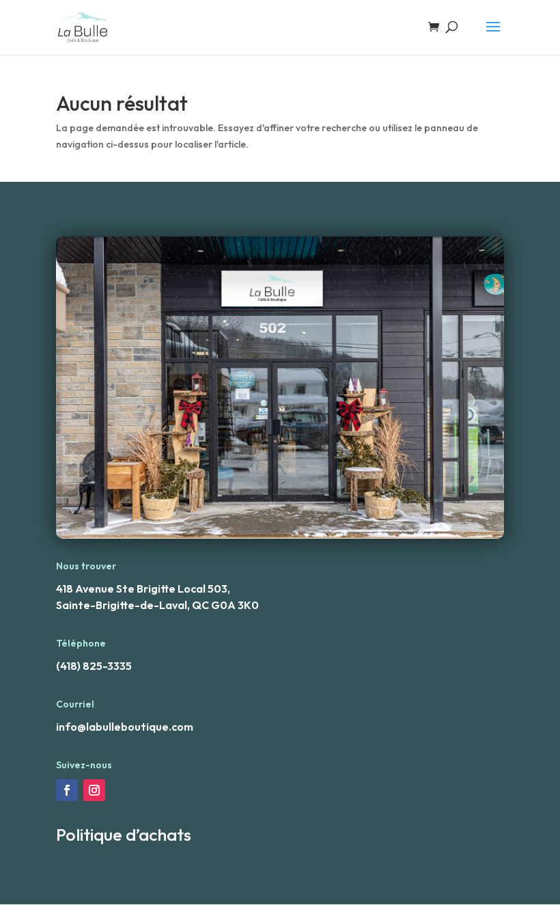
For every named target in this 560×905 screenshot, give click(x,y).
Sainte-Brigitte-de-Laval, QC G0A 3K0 (157, 605)
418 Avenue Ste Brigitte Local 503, (143, 588)
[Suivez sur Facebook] (67, 790)
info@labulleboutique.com (124, 726)
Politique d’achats (123, 835)
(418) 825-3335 (94, 666)
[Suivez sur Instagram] (94, 790)
